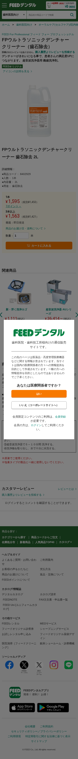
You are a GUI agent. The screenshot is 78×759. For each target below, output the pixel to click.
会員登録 (60, 416)
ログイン (36, 425)
